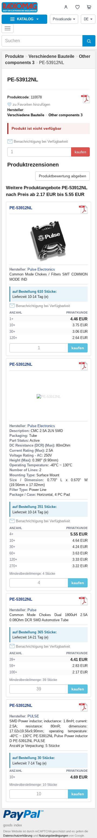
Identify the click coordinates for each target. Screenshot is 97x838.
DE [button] (86, 19)
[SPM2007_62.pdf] (85, 99)
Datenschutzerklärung (17, 835)
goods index (12, 825)
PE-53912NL (20, 207)
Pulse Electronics (41, 269)
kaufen (80, 152)
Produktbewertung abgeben (62, 176)
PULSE (33, 716)
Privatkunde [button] (62, 19)
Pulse (31, 610)
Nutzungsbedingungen (53, 835)
